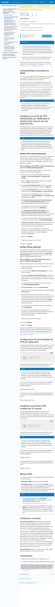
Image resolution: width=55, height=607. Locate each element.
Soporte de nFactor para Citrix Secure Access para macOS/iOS (10, 43)
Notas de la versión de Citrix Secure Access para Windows (9, 55)
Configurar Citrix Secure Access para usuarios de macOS (9, 39)
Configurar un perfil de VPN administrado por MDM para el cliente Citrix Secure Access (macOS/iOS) (37, 24)
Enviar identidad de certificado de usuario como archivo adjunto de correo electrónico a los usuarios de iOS (11, 28)
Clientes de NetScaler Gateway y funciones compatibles (10, 9)
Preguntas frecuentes (9, 50)
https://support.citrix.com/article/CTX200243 (34, 503)
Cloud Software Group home (27, 569)
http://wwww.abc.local (26, 529)
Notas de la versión (8, 15)
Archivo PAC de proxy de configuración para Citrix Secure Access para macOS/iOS (9, 34)
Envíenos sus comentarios (24, 578)
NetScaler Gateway (25, 9)
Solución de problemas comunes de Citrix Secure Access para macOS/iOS (9, 47)
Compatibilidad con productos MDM (28, 21)
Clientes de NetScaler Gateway (36, 9)
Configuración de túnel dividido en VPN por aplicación (31, 27)
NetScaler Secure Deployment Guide (27, 582)
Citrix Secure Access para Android (10, 52)
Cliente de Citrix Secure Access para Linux (9, 58)
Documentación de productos (14, 2)
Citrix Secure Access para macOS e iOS (9, 12)
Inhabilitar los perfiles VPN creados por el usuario (30, 30)
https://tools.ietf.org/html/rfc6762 (29, 541)
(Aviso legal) (32, 36)
